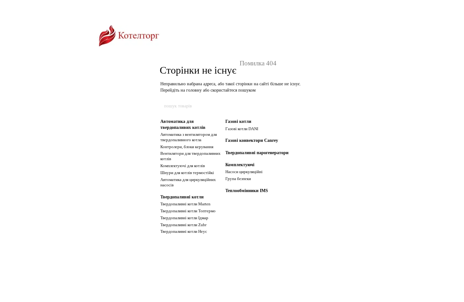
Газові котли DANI (241, 128)
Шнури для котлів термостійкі (187, 172)
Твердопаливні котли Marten (185, 204)
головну (194, 90)
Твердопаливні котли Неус (183, 231)
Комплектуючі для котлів (182, 165)
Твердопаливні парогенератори (257, 152)
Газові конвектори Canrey (251, 140)
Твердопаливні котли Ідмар (184, 217)
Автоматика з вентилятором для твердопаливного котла (188, 137)
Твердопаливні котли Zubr (183, 224)
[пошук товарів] (300, 106)
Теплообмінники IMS (246, 190)
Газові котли (238, 121)
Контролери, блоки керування (186, 146)
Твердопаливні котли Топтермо (188, 210)
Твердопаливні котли (182, 197)
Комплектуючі (239, 164)
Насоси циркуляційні (244, 171)
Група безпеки (238, 178)
